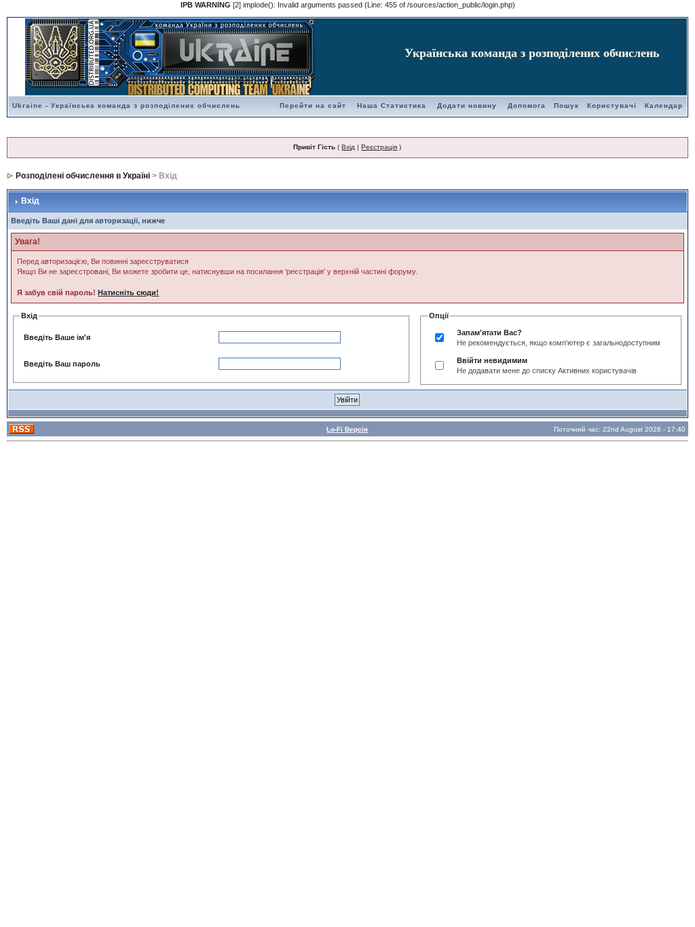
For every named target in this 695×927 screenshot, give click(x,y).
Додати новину (467, 105)
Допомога (527, 105)
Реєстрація (379, 147)
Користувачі (612, 105)
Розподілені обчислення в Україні (83, 176)
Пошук (566, 105)
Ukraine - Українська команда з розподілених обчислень (126, 105)
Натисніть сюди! (128, 292)
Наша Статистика (391, 105)
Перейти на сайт (313, 105)
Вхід (348, 147)
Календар (664, 105)
